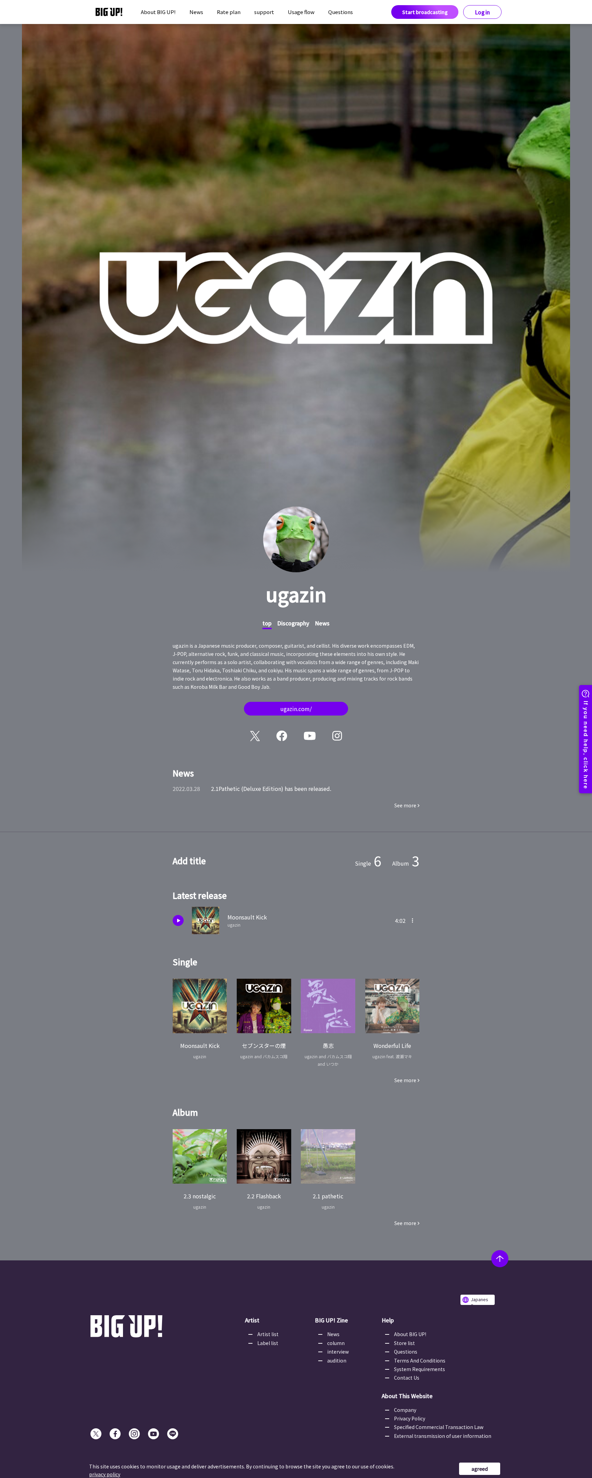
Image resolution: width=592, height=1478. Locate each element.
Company (405, 1409)
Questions (340, 11)
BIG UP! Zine (331, 1320)
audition (336, 1360)
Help (388, 1320)
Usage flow (301, 11)
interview (338, 1351)
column (336, 1343)
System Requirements (419, 1369)
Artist (252, 1320)
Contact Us (406, 1377)
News (196, 11)
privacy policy (104, 1474)
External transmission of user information (442, 1435)
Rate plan (229, 11)
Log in (482, 12)
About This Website (407, 1395)
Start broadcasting (425, 12)
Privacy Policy (409, 1418)
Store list (404, 1343)
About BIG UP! (158, 11)
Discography (293, 623)
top (267, 623)
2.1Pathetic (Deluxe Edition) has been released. (271, 788)
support (264, 11)
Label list (267, 1343)
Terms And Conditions (419, 1360)
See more (405, 805)
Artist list (268, 1334)
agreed (479, 1468)
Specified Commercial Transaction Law (438, 1427)
